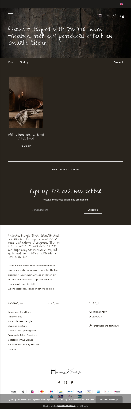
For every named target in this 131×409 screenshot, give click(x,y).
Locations (54, 303)
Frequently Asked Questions (22, 335)
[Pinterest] (72, 382)
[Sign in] (108, 15)
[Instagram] (65, 382)
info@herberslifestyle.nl (106, 325)
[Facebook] (59, 382)
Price (11, 62)
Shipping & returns (17, 325)
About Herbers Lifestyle (20, 321)
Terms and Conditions (19, 312)
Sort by (24, 62)
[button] (11, 15)
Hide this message (109, 399)
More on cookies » (66, 405)
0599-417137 (100, 312)
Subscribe (93, 209)
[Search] (114, 15)
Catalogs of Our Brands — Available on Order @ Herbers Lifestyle (23, 344)
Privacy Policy (15, 316)
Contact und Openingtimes (22, 330)
